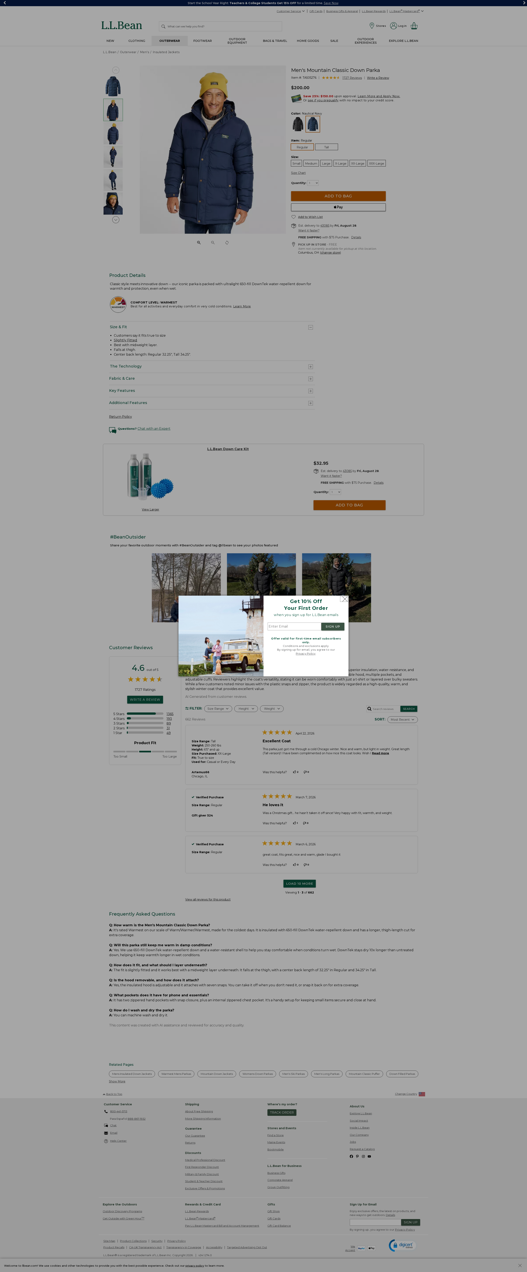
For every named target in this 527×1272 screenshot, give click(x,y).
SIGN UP (333, 626)
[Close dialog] (343, 599)
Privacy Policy (306, 653)
